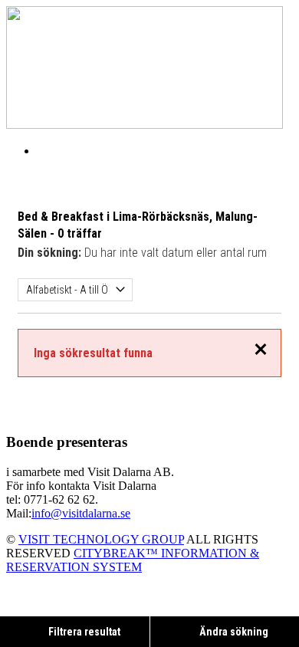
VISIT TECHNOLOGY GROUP (101, 539)
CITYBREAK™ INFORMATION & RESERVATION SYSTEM (132, 560)
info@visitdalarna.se (80, 513)
